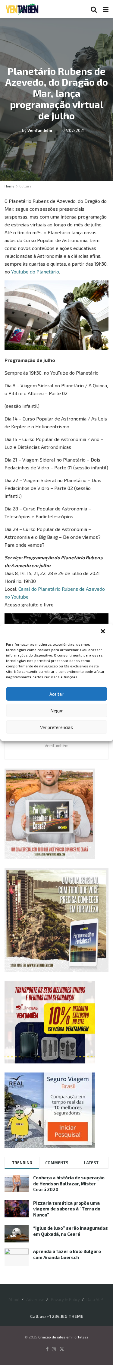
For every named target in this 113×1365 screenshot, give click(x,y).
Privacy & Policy (65, 1299)
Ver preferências (56, 727)
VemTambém (39, 130)
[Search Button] (94, 9)
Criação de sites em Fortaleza (63, 1337)
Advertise (35, 1299)
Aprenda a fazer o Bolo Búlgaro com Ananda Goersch (67, 1254)
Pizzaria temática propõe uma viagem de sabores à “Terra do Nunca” (66, 1208)
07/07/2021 (73, 130)
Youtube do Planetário (35, 271)
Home (9, 186)
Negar (56, 710)
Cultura (25, 186)
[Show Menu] (105, 9)
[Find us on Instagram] (54, 1349)
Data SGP (94, 1299)
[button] (103, 631)
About (14, 1299)
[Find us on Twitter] (61, 1349)
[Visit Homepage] (22, 9)
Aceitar (56, 694)
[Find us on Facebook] (47, 1349)
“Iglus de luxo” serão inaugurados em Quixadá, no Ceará (70, 1231)
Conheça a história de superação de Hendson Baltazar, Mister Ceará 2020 (69, 1183)
